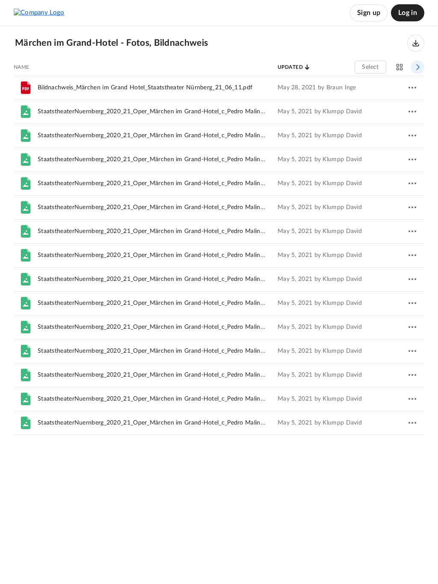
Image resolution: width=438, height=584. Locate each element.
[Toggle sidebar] (417, 67)
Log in (407, 12)
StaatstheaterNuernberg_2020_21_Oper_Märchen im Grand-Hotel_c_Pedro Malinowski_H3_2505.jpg (176, 136)
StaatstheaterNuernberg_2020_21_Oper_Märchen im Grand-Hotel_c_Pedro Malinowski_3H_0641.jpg (176, 375)
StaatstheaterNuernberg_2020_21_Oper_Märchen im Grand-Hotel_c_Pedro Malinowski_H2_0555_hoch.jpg (184, 399)
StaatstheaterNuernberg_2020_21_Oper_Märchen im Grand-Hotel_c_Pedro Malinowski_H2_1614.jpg (176, 303)
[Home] (39, 13)
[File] (25, 111)
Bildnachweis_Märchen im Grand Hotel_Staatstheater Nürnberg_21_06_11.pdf (145, 88)
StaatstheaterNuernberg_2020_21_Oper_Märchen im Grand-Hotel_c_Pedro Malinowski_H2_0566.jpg (176, 279)
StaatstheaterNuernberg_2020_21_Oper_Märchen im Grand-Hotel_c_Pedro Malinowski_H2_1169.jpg (176, 255)
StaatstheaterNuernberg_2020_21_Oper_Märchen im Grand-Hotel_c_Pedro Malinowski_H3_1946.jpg (176, 159)
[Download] (415, 43)
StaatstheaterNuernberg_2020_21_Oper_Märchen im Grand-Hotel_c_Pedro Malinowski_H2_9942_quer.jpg (183, 183)
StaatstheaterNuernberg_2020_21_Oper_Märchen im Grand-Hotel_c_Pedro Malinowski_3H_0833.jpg (176, 351)
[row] (219, 88)
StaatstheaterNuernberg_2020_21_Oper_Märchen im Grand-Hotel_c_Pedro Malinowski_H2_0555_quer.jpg (183, 327)
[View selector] (399, 67)
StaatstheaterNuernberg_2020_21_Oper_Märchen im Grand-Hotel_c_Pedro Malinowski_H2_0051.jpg (176, 423)
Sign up (368, 12)
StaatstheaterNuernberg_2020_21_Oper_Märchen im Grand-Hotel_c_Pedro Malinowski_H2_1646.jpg (176, 231)
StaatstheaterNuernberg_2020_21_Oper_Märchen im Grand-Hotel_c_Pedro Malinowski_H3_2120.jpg (176, 112)
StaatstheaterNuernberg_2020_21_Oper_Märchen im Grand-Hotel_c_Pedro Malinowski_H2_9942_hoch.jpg (184, 207)
